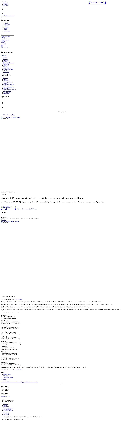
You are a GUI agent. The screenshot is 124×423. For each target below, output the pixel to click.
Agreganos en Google (10, 117)
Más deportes (7, 31)
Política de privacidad (8, 408)
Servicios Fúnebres (7, 92)
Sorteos (5, 83)
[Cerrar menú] (1, 49)
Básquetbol (3, 44)
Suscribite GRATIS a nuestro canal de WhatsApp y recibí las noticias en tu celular (19, 382)
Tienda (5, 79)
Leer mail (5, 3)
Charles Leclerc (7, 374)
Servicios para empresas (8, 87)
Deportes (9, 114)
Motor (5, 29)
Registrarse (5, 4)
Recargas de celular (7, 85)
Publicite (5, 405)
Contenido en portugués (8, 84)
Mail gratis (5, 5)
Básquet (5, 28)
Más (2, 46)
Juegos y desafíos (7, 91)
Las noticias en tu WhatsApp (10, 89)
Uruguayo (6, 23)
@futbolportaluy (18, 299)
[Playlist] (4, 55)
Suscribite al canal (97, 2)
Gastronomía (6, 88)
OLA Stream (6, 93)
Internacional (7, 24)
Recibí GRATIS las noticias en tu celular (10, 221)
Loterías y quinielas (7, 82)
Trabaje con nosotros (8, 410)
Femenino (6, 27)
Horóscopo (5, 80)
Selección (6, 25)
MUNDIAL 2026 (5, 40)
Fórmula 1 (5, 375)
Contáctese (5, 404)
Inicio (4, 114)
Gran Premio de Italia (8, 377)
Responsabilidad (7, 409)
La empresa (6, 406)
